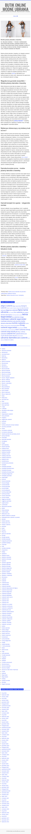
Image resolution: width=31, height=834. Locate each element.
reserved (4, 544)
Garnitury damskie (6, 426)
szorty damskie (5, 638)
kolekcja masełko (6, 452)
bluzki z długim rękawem (8, 377)
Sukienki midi (5, 600)
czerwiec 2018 (5, 809)
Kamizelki (4, 437)
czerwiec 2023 (5, 754)
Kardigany (4, 441)
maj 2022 (4, 778)
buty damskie (5, 403)
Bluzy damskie (5, 388)
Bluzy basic (5, 385)
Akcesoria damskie (6, 350)
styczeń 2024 (5, 743)
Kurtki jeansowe (6, 486)
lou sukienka (15, 317)
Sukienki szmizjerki (6, 613)
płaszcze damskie (6, 533)
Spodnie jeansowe (6, 570)
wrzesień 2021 (5, 792)
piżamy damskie (18, 120)
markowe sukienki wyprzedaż (13, 319)
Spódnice (4, 553)
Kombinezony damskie (7, 463)
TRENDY (4, 658)
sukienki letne (20, 334)
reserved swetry (4, 329)
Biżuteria (4, 365)
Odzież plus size (6, 522)
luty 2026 (4, 698)
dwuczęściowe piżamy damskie (14, 45)
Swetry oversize (6, 633)
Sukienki (4, 580)
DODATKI (4, 412)
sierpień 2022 (5, 772)
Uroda (3, 671)
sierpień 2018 (5, 805)
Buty (3, 401)
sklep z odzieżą (21, 331)
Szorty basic (5, 637)
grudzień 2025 (5, 702)
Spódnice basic (5, 555)
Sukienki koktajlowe (7, 595)
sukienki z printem (6, 624)
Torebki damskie (6, 655)
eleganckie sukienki (7, 419)
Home (3, 428)
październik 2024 (6, 727)
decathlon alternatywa (7, 410)
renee (25, 327)
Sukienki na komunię (7, 606)
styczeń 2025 (5, 722)
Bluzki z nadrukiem (7, 383)
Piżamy (3, 530)
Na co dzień (25, 157)
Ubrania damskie (6, 666)
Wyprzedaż (4, 675)
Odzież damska (6, 521)
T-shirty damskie (6, 646)
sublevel (4, 579)
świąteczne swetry (8, 340)
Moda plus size (5, 513)
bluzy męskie (5, 390)
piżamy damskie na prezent (12, 48)
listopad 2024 (5, 725)
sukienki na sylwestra (7, 608)
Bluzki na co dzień (6, 374)
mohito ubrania (7, 325)
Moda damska (5, 510)
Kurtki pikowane (6, 490)
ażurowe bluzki (5, 354)
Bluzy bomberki (6, 387)
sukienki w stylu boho (20, 264)
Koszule (4, 479)
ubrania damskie (9, 337)
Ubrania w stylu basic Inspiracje (10, 669)
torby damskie (5, 653)
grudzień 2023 (5, 745)
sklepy (3, 551)
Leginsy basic (5, 503)
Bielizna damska (7, 42)
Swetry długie (5, 629)
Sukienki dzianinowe (7, 590)
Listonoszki (4, 504)
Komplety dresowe (6, 470)
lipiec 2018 (4, 807)
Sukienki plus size (6, 609)
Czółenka (4, 408)
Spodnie (4, 561)
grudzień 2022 (5, 765)
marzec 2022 (5, 782)
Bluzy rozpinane (6, 392)
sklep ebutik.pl (12, 332)
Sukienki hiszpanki (6, 593)
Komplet (4, 464)
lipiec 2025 (4, 711)
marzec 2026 (5, 696)
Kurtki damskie (5, 484)
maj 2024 (4, 736)
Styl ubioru (4, 577)
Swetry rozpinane (6, 635)
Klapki (3, 443)
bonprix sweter (10, 308)
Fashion (4, 423)
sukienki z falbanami (7, 619)
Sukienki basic (5, 582)
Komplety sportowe (7, 475)
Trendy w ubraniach (7, 662)
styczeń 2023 (5, 763)
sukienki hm (11, 334)
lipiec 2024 (4, 733)
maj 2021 (4, 800)
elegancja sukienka (12, 310)
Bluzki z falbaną (6, 379)
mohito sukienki (18, 323)
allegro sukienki (6, 306)
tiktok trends (5, 649)
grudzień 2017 (5, 818)
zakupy (3, 678)
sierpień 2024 (5, 731)
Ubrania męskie (6, 667)
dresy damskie (5, 416)
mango (22, 317)
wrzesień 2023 (5, 751)
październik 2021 (6, 791)
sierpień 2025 (5, 709)
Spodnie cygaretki (6, 562)
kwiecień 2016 (5, 821)
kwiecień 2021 (5, 802)
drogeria (4, 417)
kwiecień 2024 (5, 738)
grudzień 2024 (5, 724)
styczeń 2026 (5, 700)
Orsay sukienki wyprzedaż (13, 326)
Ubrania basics (5, 664)
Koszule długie (5, 483)
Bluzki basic (5, 367)
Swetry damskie (6, 628)
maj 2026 (4, 693)
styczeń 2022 (5, 785)
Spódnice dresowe (6, 559)
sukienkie (3, 334)
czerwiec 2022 (5, 776)
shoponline (5, 550)
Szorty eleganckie (6, 640)
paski (3, 528)
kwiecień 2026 (5, 695)
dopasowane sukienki (7, 414)
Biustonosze (5, 363)
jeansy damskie (6, 435)
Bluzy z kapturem (6, 394)
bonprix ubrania (16, 308)
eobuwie (4, 421)
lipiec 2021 (4, 796)
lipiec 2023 (4, 753)
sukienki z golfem (6, 620)
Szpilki (3, 642)
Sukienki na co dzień (7, 604)
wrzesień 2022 (5, 771)
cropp (3, 406)
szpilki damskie (6, 644)
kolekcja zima (5, 459)
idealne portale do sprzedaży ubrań (11, 434)
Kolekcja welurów (6, 455)
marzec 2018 (5, 814)
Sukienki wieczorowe (7, 617)
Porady (3, 535)
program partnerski (7, 541)
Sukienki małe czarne (7, 597)
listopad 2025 (5, 704)
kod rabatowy (5, 445)
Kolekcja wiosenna (6, 457)
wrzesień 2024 (5, 729)
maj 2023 (4, 756)
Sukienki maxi (5, 599)
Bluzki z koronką (6, 381)
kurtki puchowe (6, 493)
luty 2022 (4, 783)
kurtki (16, 277)
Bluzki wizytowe (6, 376)
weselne (4, 255)
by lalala (22, 308)
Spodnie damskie (6, 564)
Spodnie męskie (6, 571)
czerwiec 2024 (5, 734)
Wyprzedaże (5, 677)
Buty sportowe (5, 405)
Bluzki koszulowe (6, 372)
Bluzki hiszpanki (6, 370)
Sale (3, 546)
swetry (3, 626)
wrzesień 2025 (5, 707)
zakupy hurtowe (6, 680)
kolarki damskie (6, 446)
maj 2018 (4, 811)
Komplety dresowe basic (8, 472)
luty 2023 (4, 762)
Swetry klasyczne (6, 631)
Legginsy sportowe (6, 501)
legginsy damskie (6, 499)
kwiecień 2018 (5, 812)
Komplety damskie (6, 466)
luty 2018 (4, 816)
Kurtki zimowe (5, 497)
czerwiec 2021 (5, 798)
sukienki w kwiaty (6, 615)
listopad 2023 (5, 747)
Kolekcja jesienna (6, 450)
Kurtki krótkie (5, 488)
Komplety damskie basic (8, 468)
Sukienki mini (5, 602)
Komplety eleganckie (7, 474)
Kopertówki (5, 477)
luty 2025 (4, 720)
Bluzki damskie (5, 368)
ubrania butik (20, 335)
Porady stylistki (5, 537)
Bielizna (4, 359)
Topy (3, 651)
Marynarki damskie (7, 506)
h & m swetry (11, 312)
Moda (3, 508)
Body (3, 396)
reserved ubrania (11, 329)
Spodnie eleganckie (7, 568)
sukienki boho (5, 584)
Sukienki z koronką (6, 622)
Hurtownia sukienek (7, 430)
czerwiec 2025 (5, 713)
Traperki (4, 657)
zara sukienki (22, 337)
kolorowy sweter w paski (17, 314)
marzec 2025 (5, 718)
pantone (4, 526)
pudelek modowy (6, 542)
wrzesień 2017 (5, 820)
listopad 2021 (5, 789)
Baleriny (4, 356)
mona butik (13, 325)
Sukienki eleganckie (7, 591)
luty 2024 (4, 742)
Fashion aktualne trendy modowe (10, 425)
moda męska (5, 512)
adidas (3, 348)
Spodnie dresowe (6, 566)
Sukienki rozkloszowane (8, 611)
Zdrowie (4, 682)
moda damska (16, 321)
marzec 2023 (5, 760)
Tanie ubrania (13, 335)
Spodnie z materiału (7, 575)
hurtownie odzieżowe (7, 432)
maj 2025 (4, 714)
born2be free (5, 399)
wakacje (4, 673)
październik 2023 (6, 749)
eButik (13, 73)
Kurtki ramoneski (6, 495)
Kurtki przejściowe (6, 492)
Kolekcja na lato (6, 454)
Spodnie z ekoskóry (7, 573)
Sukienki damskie (6, 586)
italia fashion (8, 314)
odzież (17, 325)
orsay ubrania (20, 327)
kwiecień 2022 (5, 780)
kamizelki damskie (6, 439)
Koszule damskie (6, 481)
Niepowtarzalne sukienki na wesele (11, 517)
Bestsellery (4, 357)
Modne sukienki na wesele (8, 515)
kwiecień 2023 (5, 758)
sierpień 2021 (5, 794)
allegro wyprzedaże (17, 306)
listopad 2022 (5, 767)
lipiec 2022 (4, 774)
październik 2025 (6, 705)
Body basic (4, 397)
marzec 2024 (5, 740)
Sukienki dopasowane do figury (10, 588)
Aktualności (5, 352)
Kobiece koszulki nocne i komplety (15, 295)
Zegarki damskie (6, 684)
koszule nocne (11, 47)
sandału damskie (6, 548)
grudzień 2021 (5, 787)
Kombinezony (5, 461)
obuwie (4, 519)
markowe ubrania (6, 321)
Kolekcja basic (5, 448)
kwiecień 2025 (5, 716)
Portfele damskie (6, 539)
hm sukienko (18, 312)
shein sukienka (20, 330)
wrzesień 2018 (5, 803)
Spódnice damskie (6, 557)
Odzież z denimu (6, 524)
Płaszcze (4, 532)
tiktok (3, 648)
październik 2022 (6, 769)
